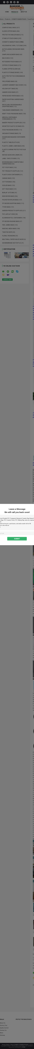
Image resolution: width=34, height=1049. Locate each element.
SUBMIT (17, 539)
